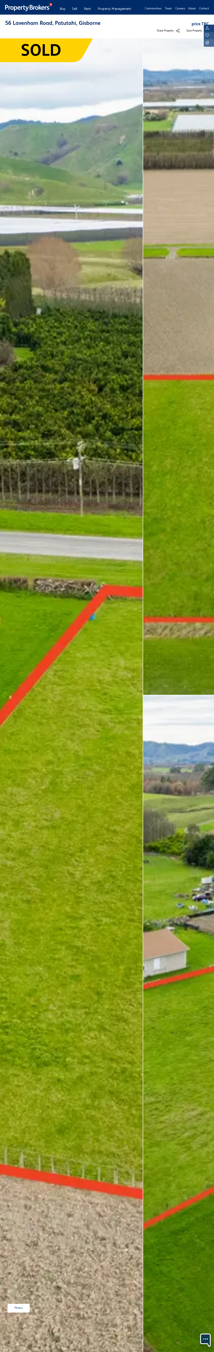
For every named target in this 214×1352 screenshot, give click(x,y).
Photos (19, 1308)
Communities (153, 8)
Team (168, 8)
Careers (180, 8)
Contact (204, 8)
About (192, 8)
